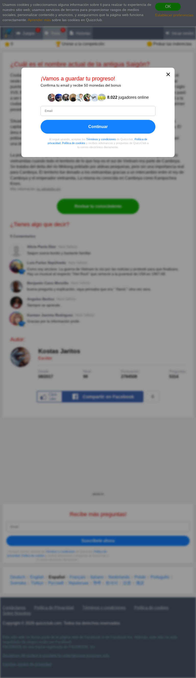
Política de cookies (73, 143)
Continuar (98, 126)
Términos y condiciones (101, 139)
